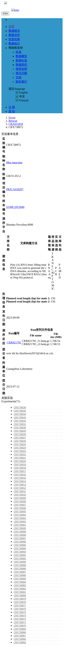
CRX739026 (20, 441)
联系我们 (21, 81)
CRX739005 (20, 511)
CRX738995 (20, 545)
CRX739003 (20, 518)
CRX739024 (20, 447)
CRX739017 (20, 471)
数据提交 (14, 30)
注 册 (12, 107)
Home (12, 117)
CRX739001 (20, 525)
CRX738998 (20, 535)
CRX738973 (20, 619)
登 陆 (12, 111)
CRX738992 (20, 555)
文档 (18, 77)
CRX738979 (20, 599)
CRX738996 (20, 541)
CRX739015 (20, 478)
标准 (18, 52)
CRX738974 (20, 615)
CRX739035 (20, 411)
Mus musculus (14, 162)
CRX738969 (20, 629)
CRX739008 (20, 501)
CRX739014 (20, 481)
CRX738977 (20, 605)
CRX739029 (20, 431)
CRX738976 (20, 609)
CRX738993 (20, 552)
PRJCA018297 (14, 189)
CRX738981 (20, 592)
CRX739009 (20, 498)
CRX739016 (20, 474)
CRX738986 (20, 575)
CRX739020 (20, 461)
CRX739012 (20, 488)
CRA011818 (16, 123)
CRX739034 (20, 414)
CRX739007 (20, 505)
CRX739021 (20, 458)
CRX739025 (20, 444)
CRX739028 (20, 434)
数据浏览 (14, 35)
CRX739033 (20, 417)
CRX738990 (20, 562)
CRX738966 (20, 639)
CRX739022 (20, 454)
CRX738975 (20, 612)
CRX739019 (20, 464)
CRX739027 (20, 437)
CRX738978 (20, 602)
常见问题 (21, 73)
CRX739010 (20, 494)
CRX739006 (20, 508)
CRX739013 (20, 484)
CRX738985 (20, 578)
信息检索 (14, 39)
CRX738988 (20, 568)
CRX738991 (20, 558)
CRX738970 (20, 625)
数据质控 (21, 64)
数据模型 (21, 56)
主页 (11, 26)
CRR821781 (14, 342)
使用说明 (21, 68)
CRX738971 (20, 622)
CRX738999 (20, 531)
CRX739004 (20, 515)
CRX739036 (20, 407)
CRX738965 (20, 642)
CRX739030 (20, 427)
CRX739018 (20, 468)
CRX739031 (20, 424)
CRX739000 (20, 528)
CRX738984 (20, 582)
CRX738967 (20, 635)
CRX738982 (20, 588)
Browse (13, 120)
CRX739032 (20, 421)
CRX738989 (20, 565)
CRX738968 (20, 632)
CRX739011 (20, 491)
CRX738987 (20, 572)
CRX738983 (20, 585)
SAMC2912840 (15, 206)
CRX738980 (20, 595)
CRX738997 (20, 538)
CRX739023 (20, 451)
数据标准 (21, 60)
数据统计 (14, 43)
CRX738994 (20, 548)
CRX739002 (20, 521)
